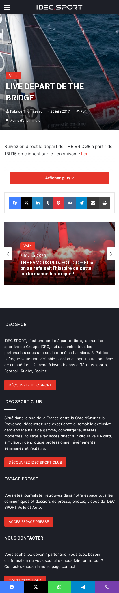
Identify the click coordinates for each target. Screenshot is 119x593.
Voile (13, 75)
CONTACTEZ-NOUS (25, 581)
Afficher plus (58, 177)
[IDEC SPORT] (59, 7)
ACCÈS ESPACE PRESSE (29, 521)
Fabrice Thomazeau (26, 111)
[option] (59, 253)
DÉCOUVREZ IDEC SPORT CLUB (35, 462)
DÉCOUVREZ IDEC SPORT (30, 385)
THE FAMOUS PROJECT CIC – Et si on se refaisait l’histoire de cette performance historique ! (56, 268)
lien (85, 153)
